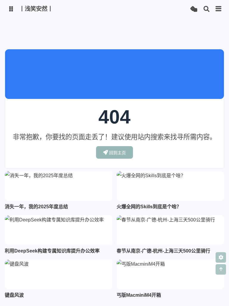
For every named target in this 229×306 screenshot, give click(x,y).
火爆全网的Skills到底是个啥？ (149, 206)
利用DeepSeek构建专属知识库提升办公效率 (52, 250)
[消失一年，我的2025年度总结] (58, 186)
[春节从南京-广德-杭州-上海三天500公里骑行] (170, 230)
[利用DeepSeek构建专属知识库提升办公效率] (58, 230)
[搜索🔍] (206, 9)
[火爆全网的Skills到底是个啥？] (170, 186)
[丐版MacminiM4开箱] (170, 274)
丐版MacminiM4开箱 (139, 295)
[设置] (221, 257)
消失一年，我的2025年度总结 (36, 206)
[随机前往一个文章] (193, 9)
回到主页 (117, 152)
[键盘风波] (58, 274)
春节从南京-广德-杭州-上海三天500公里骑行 (163, 250)
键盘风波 (14, 295)
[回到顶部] (221, 269)
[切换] (218, 8)
